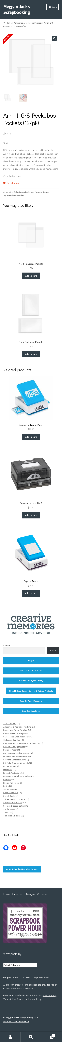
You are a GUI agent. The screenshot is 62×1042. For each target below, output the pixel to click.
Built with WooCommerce (16, 1021)
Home (9, 23)
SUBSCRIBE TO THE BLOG (31, 670)
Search (6, 645)
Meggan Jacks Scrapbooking (16, 9)
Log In (31, 660)
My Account (10, 1037)
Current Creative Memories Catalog (22, 869)
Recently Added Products (31, 701)
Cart (47, 1034)
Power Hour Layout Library (31, 680)
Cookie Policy (34, 999)
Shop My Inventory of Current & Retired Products (31, 691)
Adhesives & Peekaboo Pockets (28, 23)
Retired (46, 192)
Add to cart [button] (31, 275)
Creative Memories (15, 195)
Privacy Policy (49, 995)
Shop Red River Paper (31, 711)
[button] (54, 38)
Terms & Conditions (13, 999)
